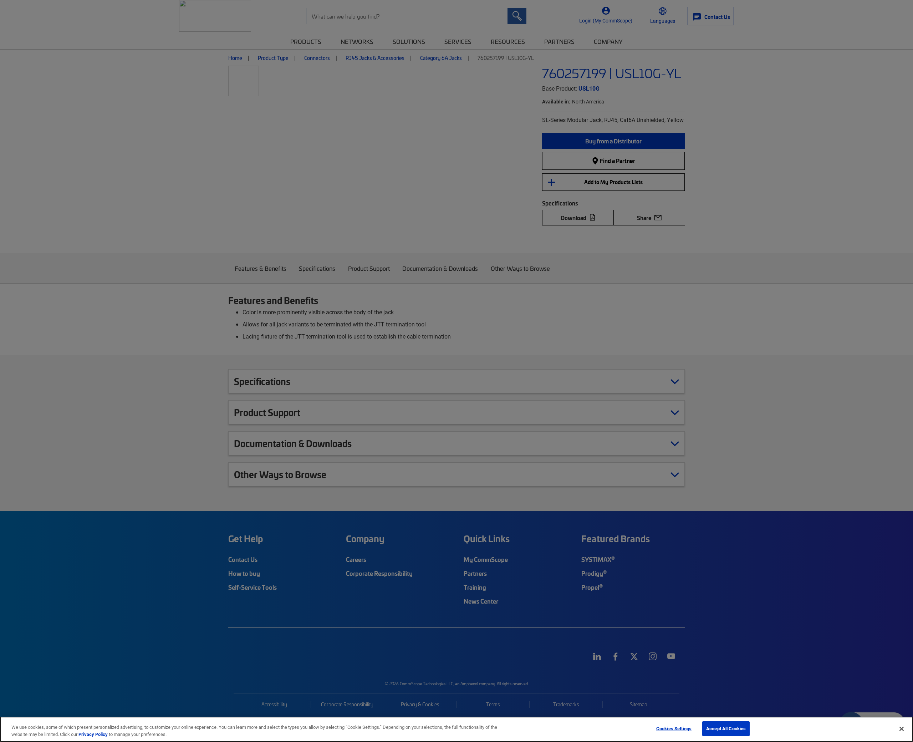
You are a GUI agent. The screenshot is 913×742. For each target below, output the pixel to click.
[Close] (901, 729)
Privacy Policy (93, 734)
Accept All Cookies (726, 728)
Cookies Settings (674, 728)
